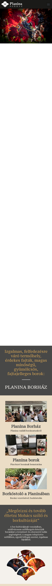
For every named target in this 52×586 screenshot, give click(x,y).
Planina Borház (26, 426)
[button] (48, 4)
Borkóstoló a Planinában (26, 493)
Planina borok (26, 460)
